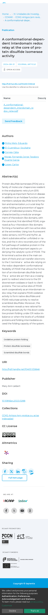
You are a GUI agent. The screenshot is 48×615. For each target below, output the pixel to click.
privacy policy (36, 602)
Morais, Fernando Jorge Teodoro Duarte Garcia (21, 158)
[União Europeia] (12, 568)
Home (5, 14)
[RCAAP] (30, 511)
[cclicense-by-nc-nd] (8, 433)
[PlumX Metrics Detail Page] (6, 453)
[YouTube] (22, 511)
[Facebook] (6, 511)
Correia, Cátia (12, 152)
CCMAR (9, 17)
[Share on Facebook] (5, 471)
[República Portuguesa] (19, 561)
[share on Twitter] (11, 471)
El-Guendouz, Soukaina (17, 148)
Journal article (27, 64)
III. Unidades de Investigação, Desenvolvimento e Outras (27, 14)
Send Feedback (13, 121)
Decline (12, 611)
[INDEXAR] (23, 500)
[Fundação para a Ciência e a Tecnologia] (17, 538)
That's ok (35, 611)
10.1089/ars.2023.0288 (13, 401)
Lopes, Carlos (12, 164)
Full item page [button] (15, 478)
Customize (7, 605)
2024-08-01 (9, 64)
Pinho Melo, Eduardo (16, 143)
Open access (13, 70)
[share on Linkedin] (18, 471)
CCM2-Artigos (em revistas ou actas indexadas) (28, 17)
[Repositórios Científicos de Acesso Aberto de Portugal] (9, 500)
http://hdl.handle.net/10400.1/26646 (18, 84)
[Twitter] (14, 511)
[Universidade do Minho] (5, 544)
